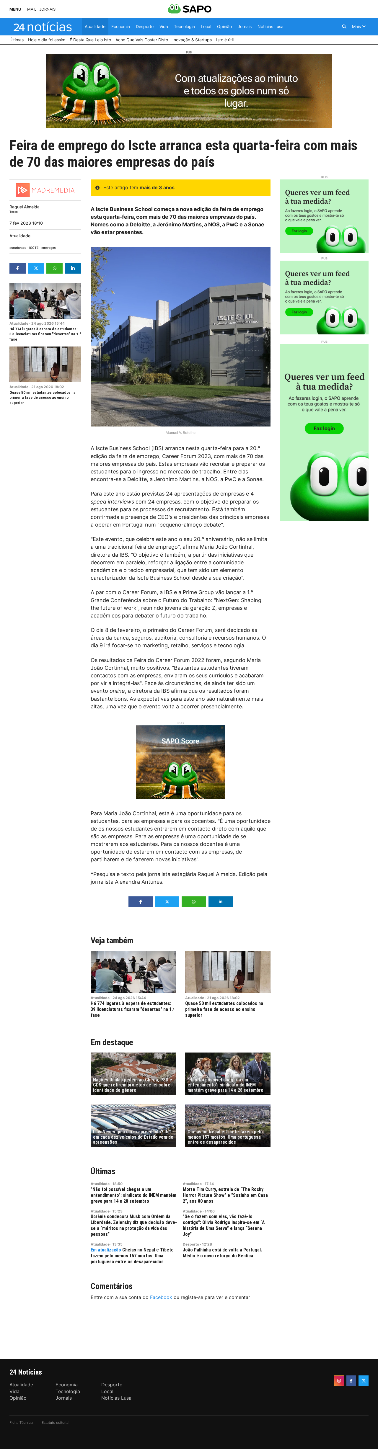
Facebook (161, 1297)
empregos (48, 248)
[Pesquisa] (344, 26)
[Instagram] (339, 1380)
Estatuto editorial (55, 1422)
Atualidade (19, 235)
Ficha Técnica (21, 1422)
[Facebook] (351, 1380)
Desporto (191, 1244)
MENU (15, 9)
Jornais (47, 9)
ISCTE (33, 248)
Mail (31, 9)
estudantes (17, 248)
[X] (364, 1380)
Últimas (103, 1171)
